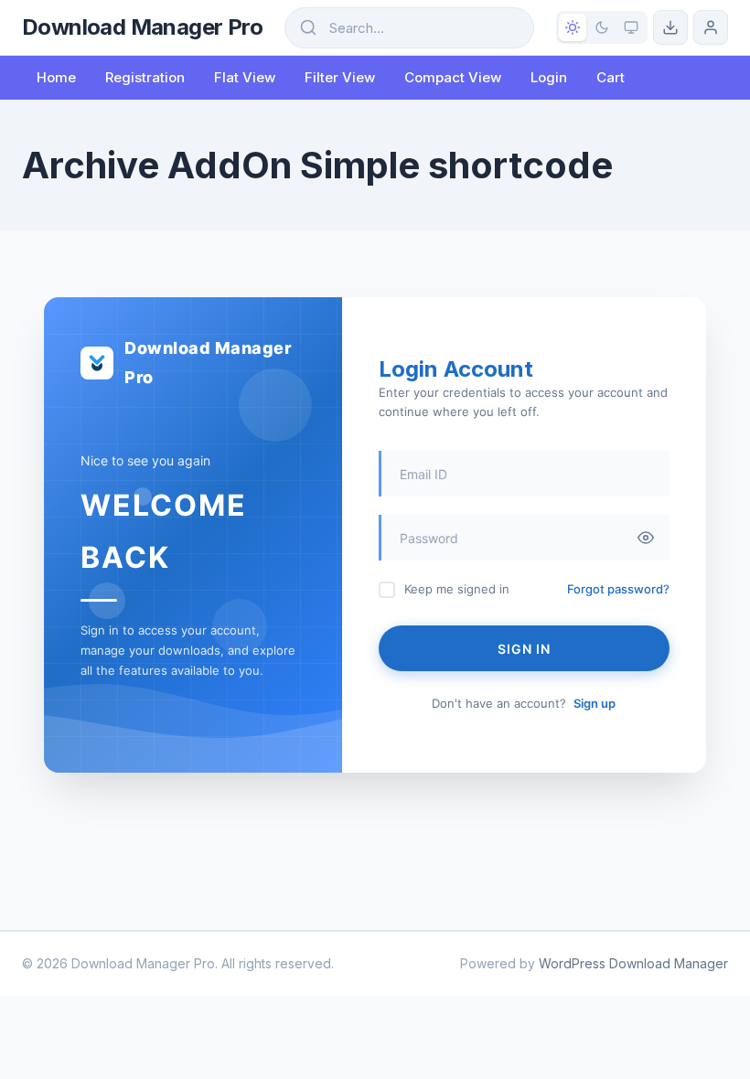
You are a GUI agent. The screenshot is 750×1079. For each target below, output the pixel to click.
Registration (145, 77)
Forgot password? (618, 589)
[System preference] (631, 27)
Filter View (340, 77)
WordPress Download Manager (633, 963)
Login (548, 77)
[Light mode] (572, 27)
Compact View (452, 77)
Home (56, 77)
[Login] (710, 27)
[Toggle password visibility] (645, 537)
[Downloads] (670, 27)
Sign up (594, 703)
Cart (610, 77)
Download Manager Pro (142, 27)
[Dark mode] (602, 27)
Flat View (244, 77)
